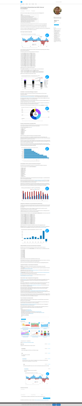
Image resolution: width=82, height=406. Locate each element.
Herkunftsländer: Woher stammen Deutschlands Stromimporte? (56, 33)
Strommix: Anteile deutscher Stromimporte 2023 (27, 17)
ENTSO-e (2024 (42, 312)
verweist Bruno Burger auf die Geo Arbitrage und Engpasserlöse (38, 290)
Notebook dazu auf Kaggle (43, 227)
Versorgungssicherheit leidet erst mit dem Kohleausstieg (27, 96)
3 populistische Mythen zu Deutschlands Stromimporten (27, 20)
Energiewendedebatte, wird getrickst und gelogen (26, 275)
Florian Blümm (24, 358)
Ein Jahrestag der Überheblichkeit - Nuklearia (28, 342)
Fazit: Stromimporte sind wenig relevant (25, 22)
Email (54, 22)
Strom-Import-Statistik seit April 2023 (25, 15)
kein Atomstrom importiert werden (28, 268)
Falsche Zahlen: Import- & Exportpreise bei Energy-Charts (28, 21)
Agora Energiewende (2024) (38, 311)
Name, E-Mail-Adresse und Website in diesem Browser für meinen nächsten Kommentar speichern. (33, 396)
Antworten (49, 348)
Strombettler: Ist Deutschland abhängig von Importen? (27, 16)
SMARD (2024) (29, 309)
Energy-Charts (25, 279)
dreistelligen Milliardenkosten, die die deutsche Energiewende (28, 304)
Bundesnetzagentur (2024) (29, 310)
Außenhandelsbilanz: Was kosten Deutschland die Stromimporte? (29, 19)
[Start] (20, 5)
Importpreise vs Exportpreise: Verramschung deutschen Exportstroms (57, 35)
